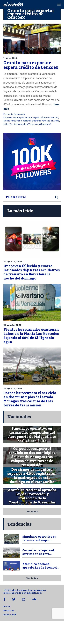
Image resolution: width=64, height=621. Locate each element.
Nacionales (19, 114)
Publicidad (9, 614)
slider (6, 124)
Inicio (6, 606)
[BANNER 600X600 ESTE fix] (32, 161)
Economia (8, 114)
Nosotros (8, 610)
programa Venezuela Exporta (45, 121)
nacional (27, 121)
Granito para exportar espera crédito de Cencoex (30, 65)
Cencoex (7, 117)
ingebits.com (34, 593)
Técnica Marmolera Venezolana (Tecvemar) (30, 124)
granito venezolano (12, 121)
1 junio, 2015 (10, 58)
